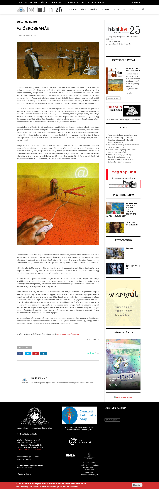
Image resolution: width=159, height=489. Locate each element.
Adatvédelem (56, 2)
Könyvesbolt (128, 9)
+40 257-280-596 (38, 450)
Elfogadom (137, 485)
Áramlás (129, 248)
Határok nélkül (114, 41)
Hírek (83, 9)
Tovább (129, 93)
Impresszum (23, 2)
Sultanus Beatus (24, 347)
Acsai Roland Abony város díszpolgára (122, 135)
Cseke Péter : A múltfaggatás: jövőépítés (124, 119)
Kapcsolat (34, 2)
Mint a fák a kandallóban (132, 224)
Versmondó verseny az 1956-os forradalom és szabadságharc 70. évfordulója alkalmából (120, 139)
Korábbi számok (113, 98)
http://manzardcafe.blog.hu (68, 334)
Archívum (85, 2)
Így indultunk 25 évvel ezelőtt (119, 44)
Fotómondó (123, 240)
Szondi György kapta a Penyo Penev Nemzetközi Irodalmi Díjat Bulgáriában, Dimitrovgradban (120, 159)
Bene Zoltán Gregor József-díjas (120, 154)
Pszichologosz (123, 195)
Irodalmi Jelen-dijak (71, 2)
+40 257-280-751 (24, 450)
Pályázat (94, 9)
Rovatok (73, 9)
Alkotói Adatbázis (98, 2)
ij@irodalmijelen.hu (24, 474)
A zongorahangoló (133, 266)
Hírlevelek (45, 2)
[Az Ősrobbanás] (58, 60)
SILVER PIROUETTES (119, 385)
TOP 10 (116, 9)
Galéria (105, 9)
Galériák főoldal (112, 420)
